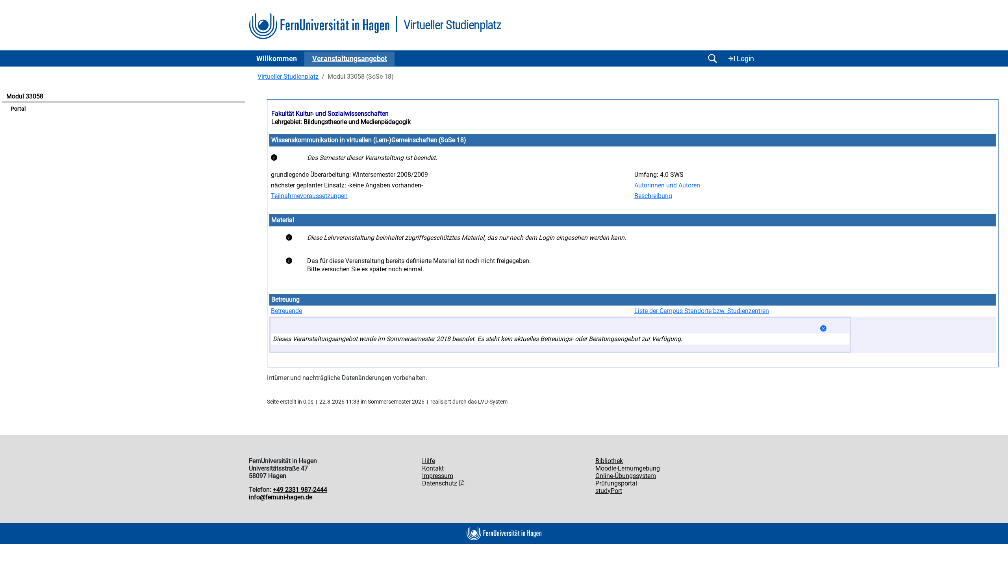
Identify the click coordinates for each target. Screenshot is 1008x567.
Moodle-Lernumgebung (627, 468)
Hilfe (428, 461)
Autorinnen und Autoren (667, 185)
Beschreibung (653, 196)
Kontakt (433, 468)
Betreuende (286, 311)
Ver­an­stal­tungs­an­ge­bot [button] (349, 59)
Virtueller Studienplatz (288, 76)
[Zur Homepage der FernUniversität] (319, 26)
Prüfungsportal (616, 483)
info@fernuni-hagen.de (280, 497)
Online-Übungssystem (625, 476)
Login (744, 59)
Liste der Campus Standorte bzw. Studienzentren (701, 311)
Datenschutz (440, 483)
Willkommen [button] (276, 59)
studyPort (608, 491)
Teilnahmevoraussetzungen (309, 196)
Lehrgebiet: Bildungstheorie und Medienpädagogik (341, 122)
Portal (18, 109)
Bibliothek (609, 461)
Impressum (437, 476)
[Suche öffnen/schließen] (712, 58)
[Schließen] (823, 328)
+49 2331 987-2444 (300, 489)
